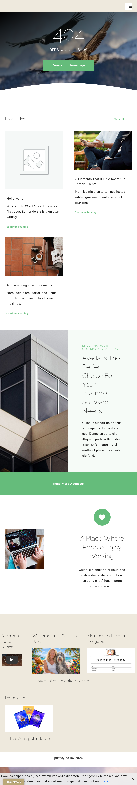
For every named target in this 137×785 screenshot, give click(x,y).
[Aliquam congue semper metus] (34, 256)
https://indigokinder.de (29, 738)
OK (106, 781)
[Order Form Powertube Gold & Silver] (111, 650)
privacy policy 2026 (68, 758)
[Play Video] (12, 660)
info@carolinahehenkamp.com (60, 680)
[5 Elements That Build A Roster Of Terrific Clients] (103, 150)
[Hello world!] (34, 160)
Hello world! (15, 198)
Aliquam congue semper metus (29, 285)
